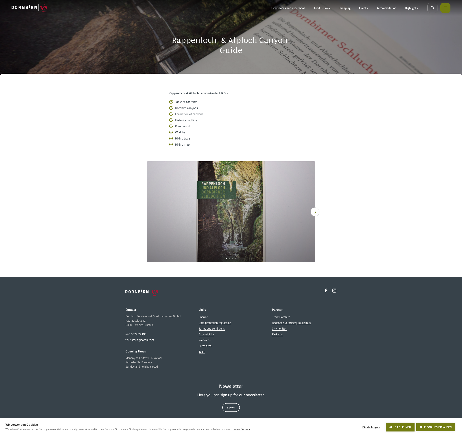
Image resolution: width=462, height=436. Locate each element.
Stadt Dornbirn (281, 317)
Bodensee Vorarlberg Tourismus (291, 323)
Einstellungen (371, 427)
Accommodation (386, 8)
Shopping (344, 8)
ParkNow (277, 334)
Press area (205, 346)
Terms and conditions (212, 328)
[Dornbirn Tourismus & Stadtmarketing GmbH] (29, 8)
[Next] (315, 212)
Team (202, 351)
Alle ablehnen (400, 427)
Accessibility (206, 334)
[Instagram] (334, 290)
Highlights (411, 8)
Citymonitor (279, 328)
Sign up (231, 407)
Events (363, 8)
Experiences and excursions (288, 8)
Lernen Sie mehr (241, 429)
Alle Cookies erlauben (436, 427)
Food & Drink (322, 8)
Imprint (203, 317)
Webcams (204, 340)
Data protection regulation (215, 323)
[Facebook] (326, 290)
